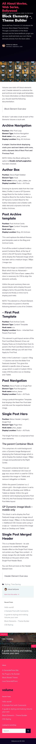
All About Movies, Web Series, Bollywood (14, 7)
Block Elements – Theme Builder (16, 621)
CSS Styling (8, 625)
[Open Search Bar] (26, 18)
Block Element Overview (15, 109)
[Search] (28, 731)
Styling (7, 584)
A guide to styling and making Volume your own (17, 652)
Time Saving (16, 584)
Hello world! (9, 607)
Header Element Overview (16, 576)
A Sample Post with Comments (16, 611)
